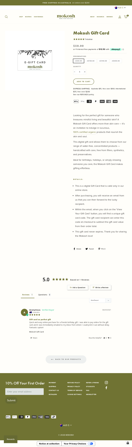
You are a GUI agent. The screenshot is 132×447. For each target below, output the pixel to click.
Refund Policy (73, 383)
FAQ (87, 390)
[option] (66, 2)
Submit (11, 400)
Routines (28, 17)
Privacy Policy (73, 386)
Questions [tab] (42, 294)
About (92, 17)
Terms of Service (74, 390)
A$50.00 (78, 61)
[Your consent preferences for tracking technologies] (128, 443)
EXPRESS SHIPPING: (81, 88)
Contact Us (54, 390)
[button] (105, 338)
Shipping (52, 386)
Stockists (90, 386)
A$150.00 (103, 61)
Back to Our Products (68, 359)
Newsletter (91, 394)
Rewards (110, 17)
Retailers (53, 394)
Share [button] (34, 338)
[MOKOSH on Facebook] (106, 387)
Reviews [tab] (26, 294)
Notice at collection (49, 443)
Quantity (77, 66)
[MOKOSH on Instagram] (106, 382)
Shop (21, 17)
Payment (52, 383)
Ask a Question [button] (79, 287)
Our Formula (38, 17)
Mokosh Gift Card (36, 332)
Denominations (79, 56)
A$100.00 (90, 61)
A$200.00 (116, 61)
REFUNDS (84, 94)
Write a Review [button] (101, 287)
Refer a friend (92, 383)
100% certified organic (84, 132)
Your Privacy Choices (75, 443)
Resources (100, 17)
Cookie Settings (74, 394)
